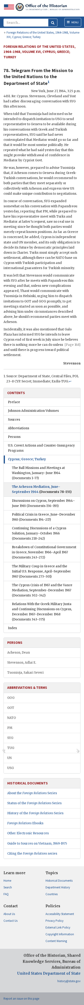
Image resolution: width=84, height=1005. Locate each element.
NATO (11, 718)
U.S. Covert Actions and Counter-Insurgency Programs (41, 448)
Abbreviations (18, 428)
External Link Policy (58, 927)
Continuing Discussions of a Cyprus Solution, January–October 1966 (39, 533)
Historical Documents (59, 881)
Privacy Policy (54, 921)
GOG (10, 698)
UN (9, 758)
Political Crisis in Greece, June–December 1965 (43, 517)
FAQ (6, 894)
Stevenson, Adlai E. (21, 663)
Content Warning (56, 941)
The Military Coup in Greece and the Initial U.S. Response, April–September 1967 (41, 571)
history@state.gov (68, 981)
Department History (58, 887)
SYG (10, 738)
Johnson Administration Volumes (33, 411)
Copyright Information (60, 934)
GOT (10, 708)
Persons (14, 437)
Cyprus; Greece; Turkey (27, 459)
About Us (9, 914)
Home (7, 881)
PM (9, 728)
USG (10, 768)
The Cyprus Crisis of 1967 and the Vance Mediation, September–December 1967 (42, 590)
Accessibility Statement (60, 914)
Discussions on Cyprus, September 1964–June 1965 (43, 503)
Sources (14, 420)
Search (8, 887)
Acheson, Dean (18, 653)
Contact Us (11, 921)
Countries (52, 894)
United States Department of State (48, 973)
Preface (14, 402)
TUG (10, 748)
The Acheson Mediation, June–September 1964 (42, 489)
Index (12, 628)
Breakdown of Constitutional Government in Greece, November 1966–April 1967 (44, 552)
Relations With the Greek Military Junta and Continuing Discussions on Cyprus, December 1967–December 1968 (42, 611)
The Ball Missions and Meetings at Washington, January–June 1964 (38, 473)
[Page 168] (72, 345)
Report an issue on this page (21, 999)
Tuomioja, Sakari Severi (25, 673)
